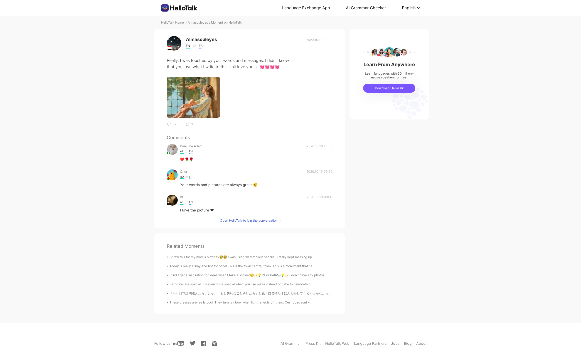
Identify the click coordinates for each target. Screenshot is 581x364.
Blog (408, 343)
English (409, 7)
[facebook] (203, 343)
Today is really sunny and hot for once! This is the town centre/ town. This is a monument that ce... (242, 266)
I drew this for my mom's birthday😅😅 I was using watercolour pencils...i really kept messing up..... (243, 257)
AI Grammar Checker (366, 7)
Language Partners (370, 343)
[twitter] (192, 343)
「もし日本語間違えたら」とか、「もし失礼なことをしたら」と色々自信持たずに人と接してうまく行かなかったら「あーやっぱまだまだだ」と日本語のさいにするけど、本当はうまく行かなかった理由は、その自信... (325, 293)
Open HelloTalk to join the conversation (249, 220)
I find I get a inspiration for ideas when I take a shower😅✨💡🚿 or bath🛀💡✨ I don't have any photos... (248, 275)
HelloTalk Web (337, 343)
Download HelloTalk (389, 88)
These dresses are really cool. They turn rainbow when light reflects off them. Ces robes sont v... (241, 302)
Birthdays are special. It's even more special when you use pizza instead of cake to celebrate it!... (242, 284)
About (421, 343)
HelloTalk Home (172, 22)
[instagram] (214, 343)
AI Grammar (291, 343)
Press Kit (313, 343)
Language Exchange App (306, 7)
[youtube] (178, 343)
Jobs (395, 343)
